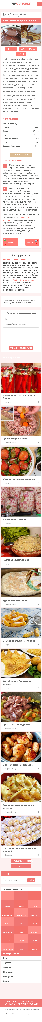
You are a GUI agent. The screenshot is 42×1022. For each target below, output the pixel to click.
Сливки (6, 127)
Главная (6, 14)
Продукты (8, 976)
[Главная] (21, 4)
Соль (5, 142)
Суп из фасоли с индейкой (16, 724)
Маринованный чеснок (14, 519)
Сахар (5, 131)
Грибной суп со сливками (25, 280)
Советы (7, 981)
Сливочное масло (10, 139)
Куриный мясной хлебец (15, 600)
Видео (6, 958)
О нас (8, 1014)
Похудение (8, 972)
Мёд (4, 135)
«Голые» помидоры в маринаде (19, 479)
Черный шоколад (10, 124)
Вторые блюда (10, 442)
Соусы (21, 54)
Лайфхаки (7, 967)
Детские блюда (28, 49)
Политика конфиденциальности (24, 1014)
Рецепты (15, 14)
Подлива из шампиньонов (16, 560)
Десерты (11, 49)
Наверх (21, 866)
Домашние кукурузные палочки (19, 641)
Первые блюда (11, 728)
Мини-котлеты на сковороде (18, 765)
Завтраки (8, 688)
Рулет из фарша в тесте (15, 438)
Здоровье (7, 963)
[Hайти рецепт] (39, 4)
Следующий (30, 242)
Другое (23, 14)
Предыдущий (12, 242)
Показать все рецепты (22, 861)
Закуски (8, 402)
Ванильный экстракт (11, 146)
